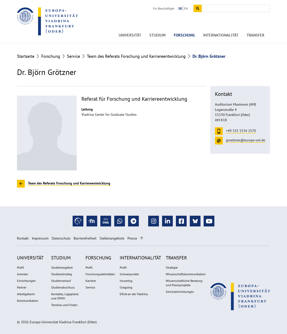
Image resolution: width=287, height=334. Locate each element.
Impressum (40, 238)
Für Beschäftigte (163, 8)
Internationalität (220, 35)
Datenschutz (61, 238)
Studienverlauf (61, 281)
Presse (132, 238)
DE (180, 8)
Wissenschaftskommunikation (186, 274)
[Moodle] (91, 221)
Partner (21, 287)
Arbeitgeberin (26, 294)
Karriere (91, 281)
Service (73, 56)
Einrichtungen (26, 281)
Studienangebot (62, 267)
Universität (130, 35)
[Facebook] (181, 221)
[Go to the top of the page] (141, 238)
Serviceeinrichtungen (180, 292)
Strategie (172, 267)
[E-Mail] (105, 221)
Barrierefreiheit (85, 238)
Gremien (22, 274)
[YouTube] (209, 221)
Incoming (126, 281)
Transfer (255, 35)
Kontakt (23, 238)
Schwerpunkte (129, 274)
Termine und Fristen (64, 305)
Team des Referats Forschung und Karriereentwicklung (136, 56)
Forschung (184, 35)
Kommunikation (27, 301)
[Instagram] (153, 221)
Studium (157, 35)
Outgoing (126, 287)
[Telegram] (133, 221)
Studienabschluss (63, 287)
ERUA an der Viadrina (134, 294)
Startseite (25, 56)
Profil (20, 267)
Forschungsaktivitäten (100, 274)
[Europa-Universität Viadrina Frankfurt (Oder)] (47, 21)
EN (186, 8)
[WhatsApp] (119, 221)
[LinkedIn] (167, 221)
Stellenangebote (112, 238)
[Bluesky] (195, 221)
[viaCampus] (78, 221)
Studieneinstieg (61, 274)
